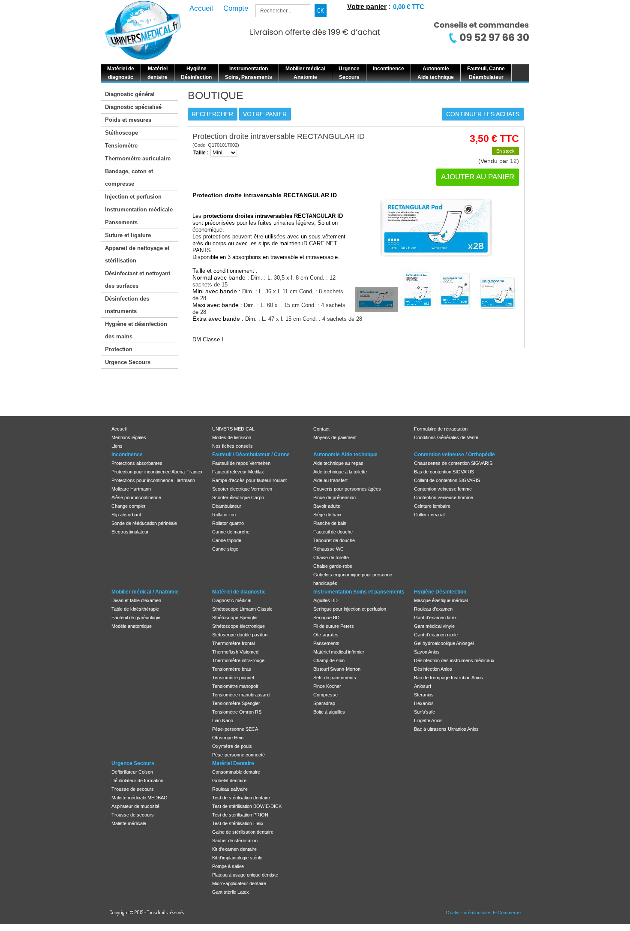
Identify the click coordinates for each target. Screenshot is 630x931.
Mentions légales (128, 437)
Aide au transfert (330, 480)
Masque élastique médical (441, 600)
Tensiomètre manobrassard (241, 694)
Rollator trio (224, 514)
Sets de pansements (334, 677)
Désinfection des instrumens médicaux (454, 660)
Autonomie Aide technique (345, 455)
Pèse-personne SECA (235, 729)
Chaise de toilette (331, 557)
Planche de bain (329, 523)
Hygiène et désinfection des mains (136, 330)
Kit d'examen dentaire (234, 849)
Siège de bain (327, 514)
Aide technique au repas (338, 463)
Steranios (424, 694)
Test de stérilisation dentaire (241, 797)
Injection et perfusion (133, 196)
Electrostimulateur (130, 531)
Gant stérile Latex (230, 892)
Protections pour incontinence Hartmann (153, 480)
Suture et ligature (128, 235)
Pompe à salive (228, 866)
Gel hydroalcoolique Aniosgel (444, 643)
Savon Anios (427, 651)
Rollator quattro (228, 523)
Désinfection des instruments (127, 304)
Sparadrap (324, 703)
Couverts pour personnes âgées (347, 488)
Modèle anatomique (131, 626)
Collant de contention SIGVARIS (447, 480)
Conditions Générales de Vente (446, 437)
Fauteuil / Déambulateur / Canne (251, 455)
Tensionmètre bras (231, 669)
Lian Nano (222, 720)
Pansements (121, 222)
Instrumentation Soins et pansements (359, 592)
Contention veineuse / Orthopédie (454, 455)
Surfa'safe (424, 711)
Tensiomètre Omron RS (236, 711)
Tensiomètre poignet (233, 677)
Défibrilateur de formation (137, 780)
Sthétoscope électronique (238, 626)
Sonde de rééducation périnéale (144, 523)
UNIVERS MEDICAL (233, 428)
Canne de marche (230, 531)
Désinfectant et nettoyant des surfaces (137, 279)
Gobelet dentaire (229, 780)
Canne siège (225, 548)
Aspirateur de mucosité (135, 806)
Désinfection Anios (433, 669)
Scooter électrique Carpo (238, 497)
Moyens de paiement (335, 437)
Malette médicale (128, 823)
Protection (118, 349)
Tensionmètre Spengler (236, 703)
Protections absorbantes (136, 463)
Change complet (128, 506)
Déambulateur (226, 506)
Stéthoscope (121, 133)
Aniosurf (422, 686)
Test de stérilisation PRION (240, 814)
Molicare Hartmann (131, 488)
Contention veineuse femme (443, 488)
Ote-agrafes (326, 634)
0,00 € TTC (408, 6)
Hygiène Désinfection (440, 592)
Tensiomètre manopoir (235, 686)
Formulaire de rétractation (441, 428)
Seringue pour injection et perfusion (349, 609)
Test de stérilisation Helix (238, 823)
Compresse (325, 694)
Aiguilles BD (325, 600)
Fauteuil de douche (333, 531)
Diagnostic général (130, 94)
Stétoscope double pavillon (239, 634)
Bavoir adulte (326, 506)
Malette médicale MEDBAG (139, 797)
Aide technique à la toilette (340, 471)
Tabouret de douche (334, 540)
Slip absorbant (126, 514)
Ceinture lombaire (432, 506)
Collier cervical (429, 514)
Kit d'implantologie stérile (237, 857)
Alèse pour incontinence (136, 497)
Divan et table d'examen (136, 600)
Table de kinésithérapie (135, 609)
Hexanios (424, 703)
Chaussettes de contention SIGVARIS (453, 463)
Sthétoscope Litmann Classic (242, 609)
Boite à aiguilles (329, 711)
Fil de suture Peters (333, 626)
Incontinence (127, 455)
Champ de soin (329, 660)
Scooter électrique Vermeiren (242, 488)
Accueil (118, 428)
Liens (117, 446)
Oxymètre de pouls (232, 746)
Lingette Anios (428, 720)
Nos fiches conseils (232, 446)
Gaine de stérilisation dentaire (242, 832)
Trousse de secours (132, 789)
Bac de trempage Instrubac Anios (448, 677)
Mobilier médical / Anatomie (145, 592)
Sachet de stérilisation (235, 840)
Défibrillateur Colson (132, 771)
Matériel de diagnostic (239, 592)
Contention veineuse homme (443, 497)
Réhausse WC (328, 548)
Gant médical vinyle (434, 626)
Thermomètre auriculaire (138, 158)
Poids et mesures (128, 120)
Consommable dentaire (236, 771)
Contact (321, 428)
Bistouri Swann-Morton (336, 669)
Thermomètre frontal (233, 643)
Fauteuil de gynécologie (135, 617)
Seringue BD (326, 617)
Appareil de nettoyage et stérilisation (137, 254)
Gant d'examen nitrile (436, 634)
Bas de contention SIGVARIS (444, 471)
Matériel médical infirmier (338, 651)
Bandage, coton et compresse (129, 177)
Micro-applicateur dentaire (239, 883)
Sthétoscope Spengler (235, 617)
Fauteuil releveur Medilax (238, 471)
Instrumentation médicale (139, 209)
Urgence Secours (127, 362)
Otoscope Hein (227, 737)
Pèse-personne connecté (238, 754)
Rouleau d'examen (433, 609)
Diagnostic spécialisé (133, 107)
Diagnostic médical (231, 600)
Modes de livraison (231, 437)
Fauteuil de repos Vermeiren (241, 463)
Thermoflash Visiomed (235, 651)
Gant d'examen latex (435, 617)
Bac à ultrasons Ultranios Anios (446, 729)
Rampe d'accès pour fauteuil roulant (249, 480)
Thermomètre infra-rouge (238, 660)
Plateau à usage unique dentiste (245, 874)
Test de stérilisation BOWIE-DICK (247, 806)
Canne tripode (226, 540)
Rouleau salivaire (230, 789)
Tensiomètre (121, 145)
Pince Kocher (327, 686)
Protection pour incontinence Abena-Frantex (157, 471)
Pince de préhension (334, 497)
